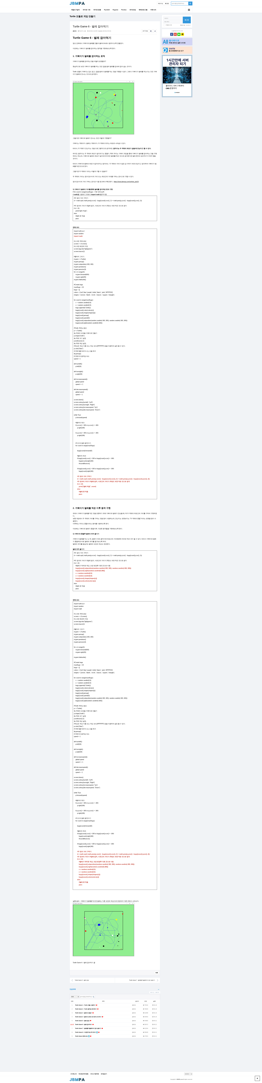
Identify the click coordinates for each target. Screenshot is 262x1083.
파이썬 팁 (133, 10)
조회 (145, 1001)
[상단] (257, 1078)
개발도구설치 (75, 10)
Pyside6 (107, 10)
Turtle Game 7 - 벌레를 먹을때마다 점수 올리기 (142, 980)
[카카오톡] (182, 34)
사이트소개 (73, 1074)
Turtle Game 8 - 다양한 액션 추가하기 (85, 1032)
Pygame (115, 10)
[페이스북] (171, 34)
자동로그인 (169, 25)
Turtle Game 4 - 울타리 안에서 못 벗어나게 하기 (88, 1017)
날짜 (154, 1001)
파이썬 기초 (86, 10)
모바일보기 (104, 1074)
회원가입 (160, 3)
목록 (156, 972)
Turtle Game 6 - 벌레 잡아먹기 (83, 1024)
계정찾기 (188, 25)
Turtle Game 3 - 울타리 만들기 (83, 1013)
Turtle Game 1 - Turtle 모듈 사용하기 (85, 1005)
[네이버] (178, 34)
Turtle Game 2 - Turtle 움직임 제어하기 (86, 1009)
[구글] (175, 34)
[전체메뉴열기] (189, 10)
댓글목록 (73, 989)
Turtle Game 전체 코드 (81, 1036)
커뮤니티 (153, 10)
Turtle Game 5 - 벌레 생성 (82, 980)
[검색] (190, 3)
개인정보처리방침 (83, 1074)
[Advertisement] (177, 131)
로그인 (187, 20)
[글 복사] (151, 31)
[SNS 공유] (155, 31)
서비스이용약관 (94, 1074)
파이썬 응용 (97, 10)
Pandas (123, 10)
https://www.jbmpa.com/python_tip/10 (126, 181)
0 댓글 (146, 31)
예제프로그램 (143, 10)
